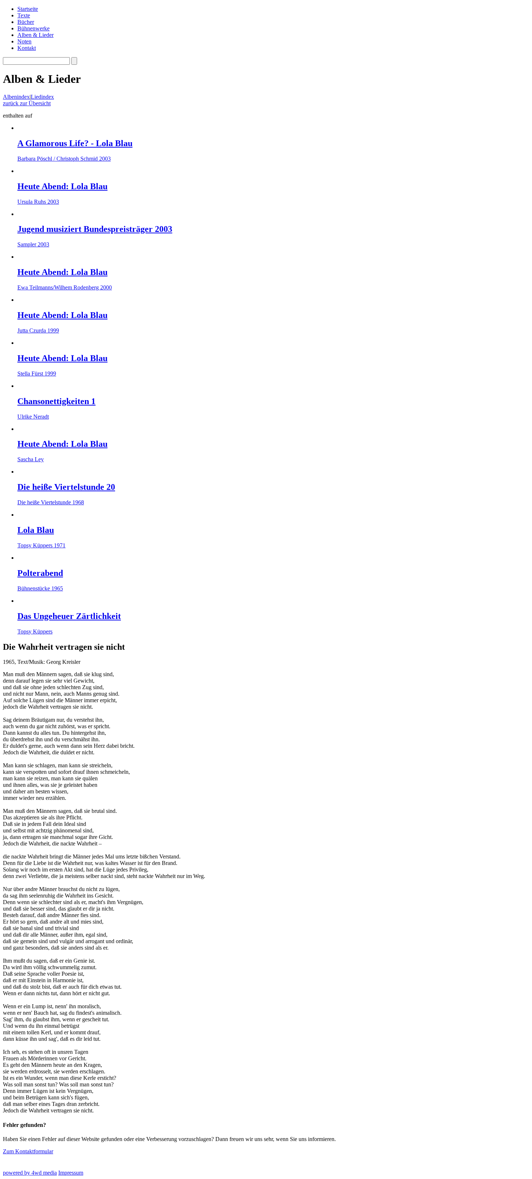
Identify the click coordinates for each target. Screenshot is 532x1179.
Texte (23, 15)
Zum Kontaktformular (28, 1151)
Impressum (70, 1173)
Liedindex (42, 97)
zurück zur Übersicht (27, 103)
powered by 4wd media (30, 1173)
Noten (24, 41)
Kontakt (26, 48)
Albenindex (16, 97)
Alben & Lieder (35, 35)
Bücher (25, 22)
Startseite (27, 9)
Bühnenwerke (33, 28)
